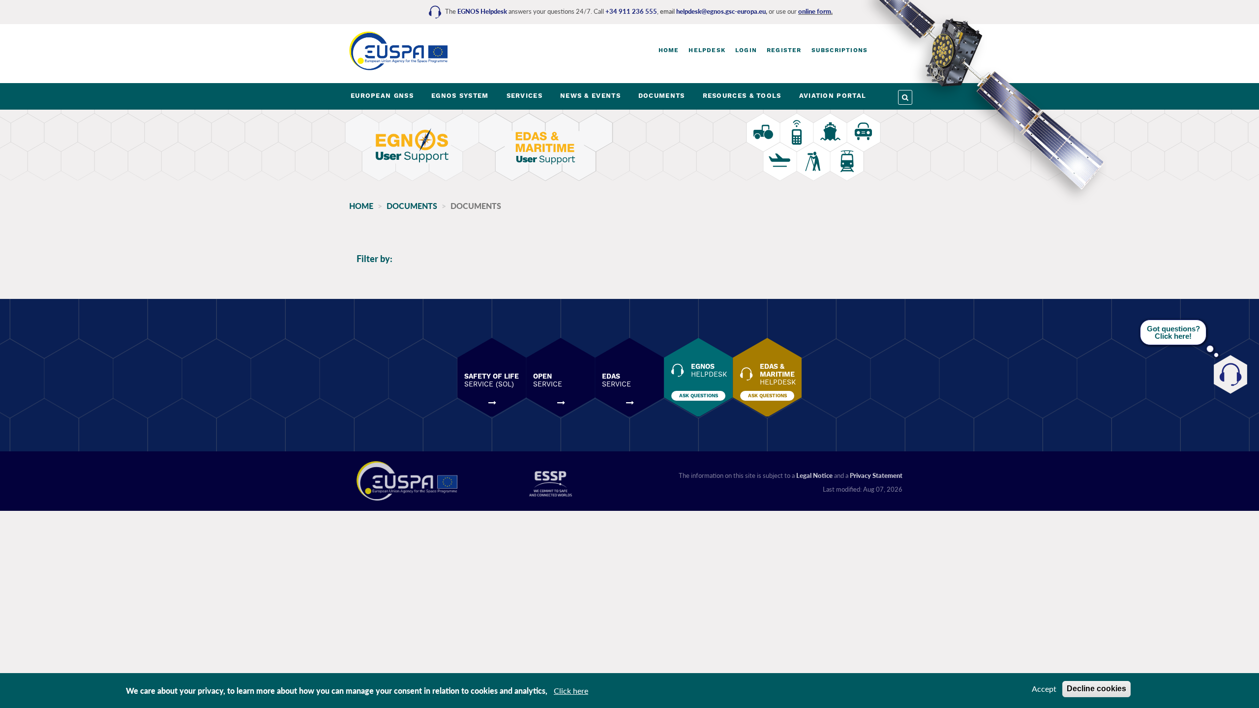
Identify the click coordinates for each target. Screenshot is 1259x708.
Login (746, 50)
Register (784, 50)
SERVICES (524, 95)
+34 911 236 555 (631, 11)
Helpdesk (707, 50)
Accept (1044, 688)
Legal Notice (814, 475)
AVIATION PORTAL (833, 95)
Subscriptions (839, 50)
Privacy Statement (876, 475)
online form (814, 11)
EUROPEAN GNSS (382, 95)
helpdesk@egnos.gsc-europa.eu (721, 11)
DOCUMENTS (661, 95)
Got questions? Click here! (1173, 332)
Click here (571, 690)
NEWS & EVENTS (590, 95)
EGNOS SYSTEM (460, 95)
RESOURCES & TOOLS (742, 95)
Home (669, 50)
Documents (412, 205)
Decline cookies (1096, 688)
